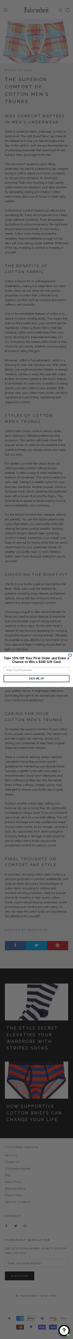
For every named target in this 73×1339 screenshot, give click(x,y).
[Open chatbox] (64, 1330)
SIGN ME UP (36, 678)
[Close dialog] (70, 655)
